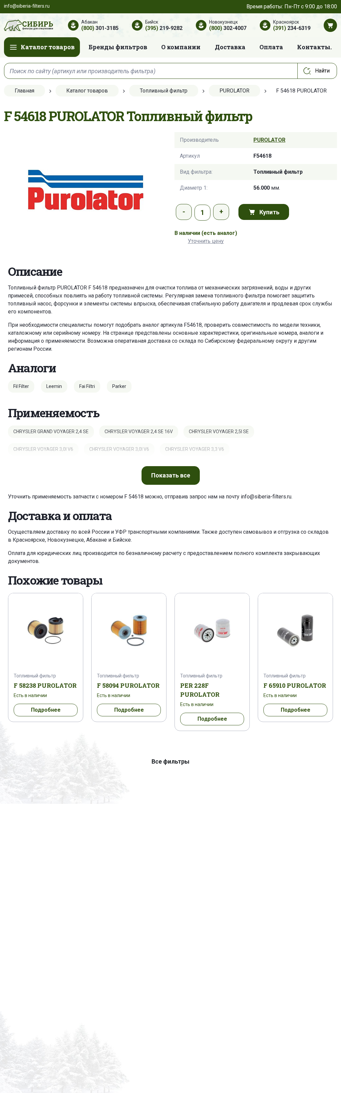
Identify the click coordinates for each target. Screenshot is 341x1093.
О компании (180, 47)
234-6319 (291, 28)
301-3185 (100, 28)
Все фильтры (170, 761)
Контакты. (314, 47)
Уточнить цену (206, 241)
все (170, 475)
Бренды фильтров (118, 47)
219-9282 (163, 28)
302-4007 (227, 28)
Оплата (271, 47)
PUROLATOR (269, 140)
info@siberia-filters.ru (266, 496)
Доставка (230, 47)
